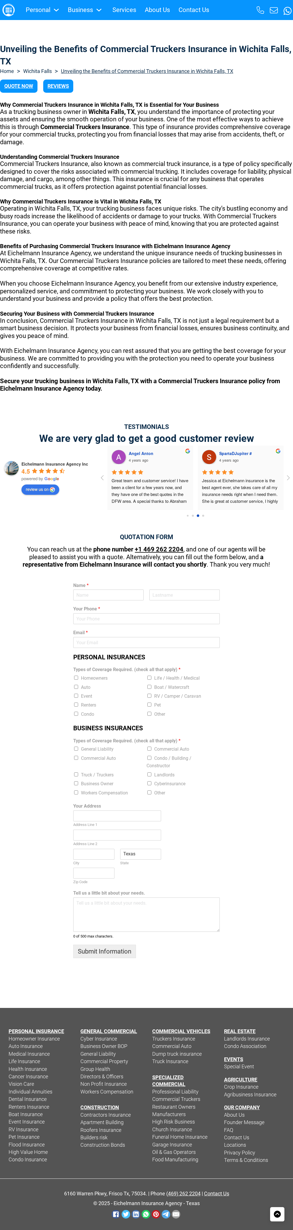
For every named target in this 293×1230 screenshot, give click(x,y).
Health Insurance (28, 1069)
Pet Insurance (24, 1137)
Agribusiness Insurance (250, 1094)
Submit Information (104, 951)
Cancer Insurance (28, 1076)
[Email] (176, 1214)
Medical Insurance (29, 1054)
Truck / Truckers (97, 775)
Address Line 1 (85, 824)
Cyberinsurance (169, 783)
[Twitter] (126, 1214)
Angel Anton (141, 453)
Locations (235, 1145)
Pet (157, 705)
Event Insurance (27, 1122)
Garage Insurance (172, 1145)
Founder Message (244, 1122)
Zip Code (80, 882)
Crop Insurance (241, 1087)
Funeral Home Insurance (179, 1137)
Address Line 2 (85, 844)
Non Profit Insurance (103, 1084)
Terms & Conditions (246, 1160)
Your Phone (86, 609)
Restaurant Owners (173, 1107)
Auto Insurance (26, 1046)
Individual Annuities (30, 1092)
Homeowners (94, 678)
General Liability (97, 749)
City (76, 863)
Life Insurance (24, 1061)
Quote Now (18, 86)
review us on (37, 489)
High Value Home (28, 1152)
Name (81, 585)
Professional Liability (175, 1092)
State (124, 863)
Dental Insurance (28, 1099)
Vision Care (21, 1084)
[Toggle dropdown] (56, 10)
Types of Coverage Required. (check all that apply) (127, 669)
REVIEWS (58, 86)
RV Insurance (23, 1129)
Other (159, 714)
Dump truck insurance (177, 1054)
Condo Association (245, 1046)
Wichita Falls (37, 71)
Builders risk (94, 1137)
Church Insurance (172, 1129)
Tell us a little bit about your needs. (109, 893)
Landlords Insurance (247, 1039)
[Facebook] (116, 1214)
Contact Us (194, 9)
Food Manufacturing (175, 1159)
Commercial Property (104, 1061)
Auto (85, 687)
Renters (88, 705)
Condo (87, 714)
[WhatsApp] (146, 1214)
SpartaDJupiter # (235, 453)
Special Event (239, 1066)
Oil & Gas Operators (174, 1152)
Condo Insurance (28, 1159)
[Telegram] (166, 1214)
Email (80, 632)
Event (86, 696)
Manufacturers (169, 1114)
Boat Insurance (26, 1114)
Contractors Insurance (105, 1115)
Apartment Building (102, 1122)
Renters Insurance (29, 1107)
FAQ (228, 1130)
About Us (157, 9)
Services (124, 9)
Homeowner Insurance (34, 1039)
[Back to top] (277, 1214)
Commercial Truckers (176, 1099)
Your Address (87, 806)
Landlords (164, 775)
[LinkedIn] (136, 1214)
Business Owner (97, 783)
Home (7, 71)
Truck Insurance (170, 1061)
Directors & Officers (101, 1076)
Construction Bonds (102, 1145)
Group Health (95, 1069)
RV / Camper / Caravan (177, 696)
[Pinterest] (156, 1214)
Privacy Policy (239, 1153)
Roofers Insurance (100, 1130)
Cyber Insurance (98, 1039)
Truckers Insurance (173, 1039)
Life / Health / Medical (177, 678)
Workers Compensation (104, 793)
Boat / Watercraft (171, 687)
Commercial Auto (171, 749)
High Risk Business (173, 1122)
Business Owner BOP (103, 1046)
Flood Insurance (27, 1145)
